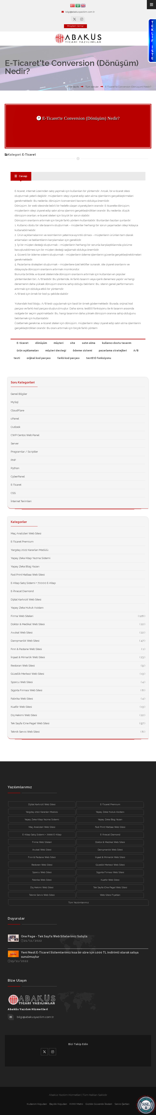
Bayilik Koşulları (58, 1104)
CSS (13, 493)
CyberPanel (18, 476)
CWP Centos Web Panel (25, 435)
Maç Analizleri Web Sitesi (26, 533)
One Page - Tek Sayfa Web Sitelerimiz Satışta (54, 936)
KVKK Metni (76, 1104)
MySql (14, 402)
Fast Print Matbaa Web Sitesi (28, 574)
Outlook (15, 427)
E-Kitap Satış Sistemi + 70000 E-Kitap (33, 583)
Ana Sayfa (73, 86)
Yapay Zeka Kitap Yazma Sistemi (30, 558)
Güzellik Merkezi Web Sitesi (27, 673)
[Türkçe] (72, 5)
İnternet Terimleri (21, 501)
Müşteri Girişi (75, 26)
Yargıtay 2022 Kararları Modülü (29, 549)
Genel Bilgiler (19, 393)
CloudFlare (17, 410)
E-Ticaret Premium (22, 541)
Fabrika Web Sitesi (22, 698)
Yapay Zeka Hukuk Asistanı (27, 607)
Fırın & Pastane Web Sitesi (26, 649)
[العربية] (78, 5)
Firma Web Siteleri (22, 616)
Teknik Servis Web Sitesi (25, 731)
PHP (13, 460)
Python (15, 468)
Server (15, 443)
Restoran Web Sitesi (23, 665)
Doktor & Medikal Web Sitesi (28, 624)
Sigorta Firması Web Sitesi (26, 690)
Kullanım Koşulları (37, 1104)
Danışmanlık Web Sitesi (25, 640)
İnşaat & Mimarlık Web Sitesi (28, 657)
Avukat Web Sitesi (21, 632)
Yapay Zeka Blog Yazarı (25, 566)
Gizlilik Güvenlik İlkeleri (99, 1104)
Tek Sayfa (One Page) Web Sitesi (30, 723)
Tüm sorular (92, 86)
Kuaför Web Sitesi (21, 706)
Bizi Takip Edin (78, 1044)
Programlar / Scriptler (24, 451)
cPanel (15, 418)
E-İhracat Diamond (22, 591)
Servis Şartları (122, 1104)
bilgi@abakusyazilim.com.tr (80, 12)
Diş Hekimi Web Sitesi (24, 715)
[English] (83, 5)
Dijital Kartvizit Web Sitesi (26, 599)
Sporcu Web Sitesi (22, 682)
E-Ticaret (29, 154)
